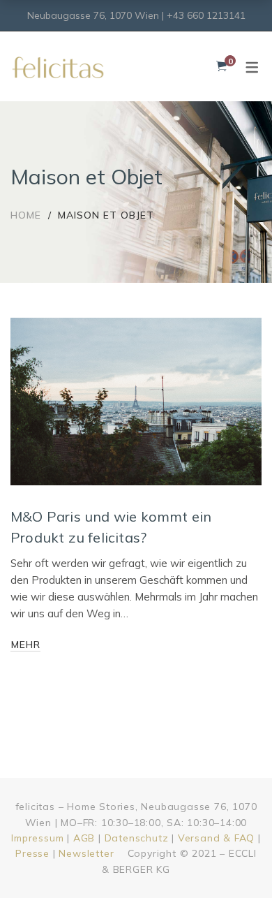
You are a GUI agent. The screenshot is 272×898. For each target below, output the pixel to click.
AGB (84, 838)
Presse (32, 853)
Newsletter (86, 853)
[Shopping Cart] (221, 66)
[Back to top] (233, 859)
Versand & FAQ (216, 838)
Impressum (37, 838)
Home (25, 215)
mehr (25, 644)
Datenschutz (137, 838)
